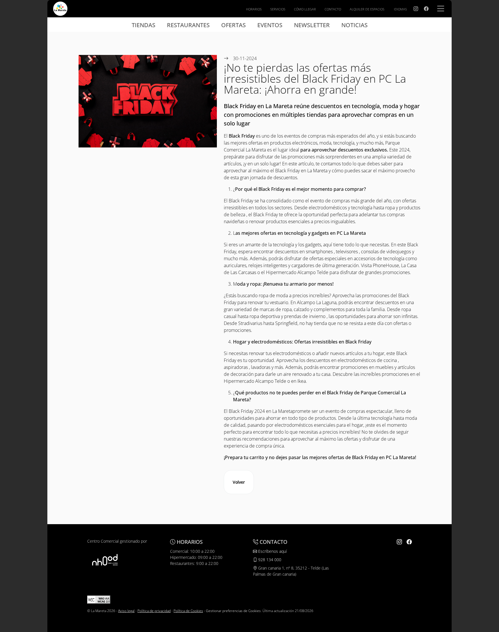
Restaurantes (188, 25)
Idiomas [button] (400, 9)
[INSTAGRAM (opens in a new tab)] (416, 8)
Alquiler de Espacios (367, 9)
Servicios (277, 9)
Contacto (333, 9)
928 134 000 (269, 559)
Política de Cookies (188, 610)
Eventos (269, 25)
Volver (239, 482)
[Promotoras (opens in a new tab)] (105, 559)
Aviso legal (126, 610)
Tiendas (143, 25)
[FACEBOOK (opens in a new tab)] (426, 8)
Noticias (354, 25)
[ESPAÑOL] (60, 8)
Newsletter (312, 25)
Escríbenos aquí (272, 551)
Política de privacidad (154, 610)
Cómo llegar (305, 9)
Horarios (254, 9)
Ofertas (233, 25)
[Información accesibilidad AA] (98, 599)
